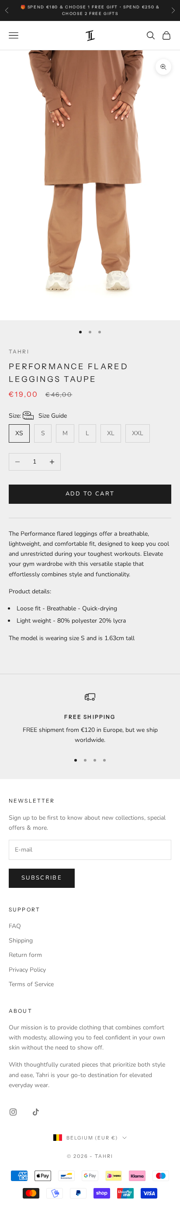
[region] (90, 718)
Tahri (19, 351)
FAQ (15, 926)
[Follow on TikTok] (35, 1112)
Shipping (21, 940)
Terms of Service (31, 984)
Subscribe (41, 878)
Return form (25, 955)
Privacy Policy (27, 970)
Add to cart (90, 494)
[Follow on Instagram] (13, 1112)
